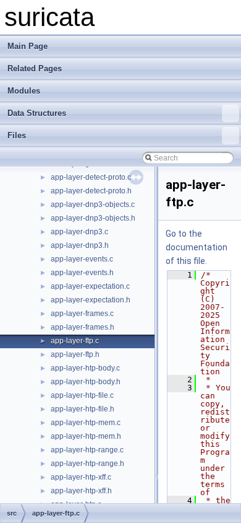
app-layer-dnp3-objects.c (93, 204)
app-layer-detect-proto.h (91, 191)
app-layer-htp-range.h (87, 463)
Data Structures (36, 113)
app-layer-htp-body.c (85, 368)
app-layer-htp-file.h (82, 409)
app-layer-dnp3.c (79, 231)
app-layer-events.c (82, 259)
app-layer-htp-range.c (87, 450)
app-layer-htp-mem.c (85, 422)
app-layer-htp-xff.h (81, 490)
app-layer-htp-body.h (85, 381)
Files (16, 135)
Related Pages (34, 68)
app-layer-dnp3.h (80, 245)
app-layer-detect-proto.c (91, 177)
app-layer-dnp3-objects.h (93, 218)
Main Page (27, 46)
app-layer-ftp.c (75, 340)
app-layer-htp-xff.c (81, 477)
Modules (23, 90)
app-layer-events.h (82, 272)
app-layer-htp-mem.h (86, 436)
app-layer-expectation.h (90, 300)
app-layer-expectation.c (90, 286)
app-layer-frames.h (82, 327)
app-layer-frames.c (82, 313)
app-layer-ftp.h (75, 354)
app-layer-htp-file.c (82, 395)
